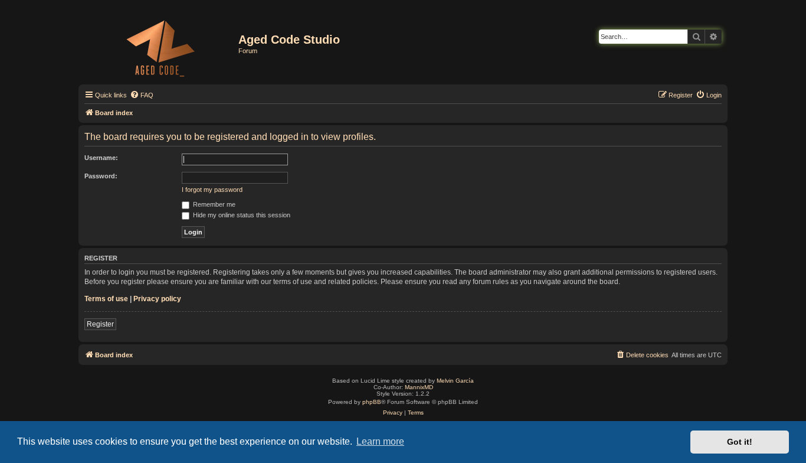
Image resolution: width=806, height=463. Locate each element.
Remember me (213, 204)
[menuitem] (141, 95)
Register (100, 324)
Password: (100, 176)
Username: (101, 157)
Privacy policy (157, 299)
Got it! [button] (739, 441)
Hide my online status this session (240, 215)
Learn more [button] (380, 441)
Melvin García (455, 380)
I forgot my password (212, 189)
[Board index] (159, 46)
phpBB (371, 402)
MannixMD (419, 387)
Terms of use (106, 299)
